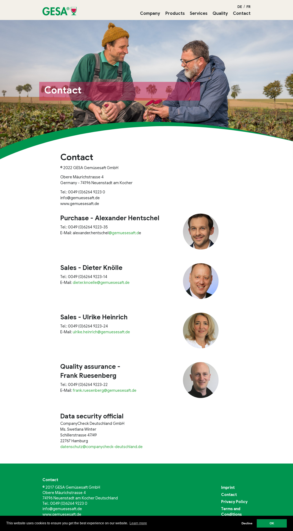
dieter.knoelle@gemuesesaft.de (101, 282)
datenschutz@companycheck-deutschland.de (101, 446)
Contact (242, 13)
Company (150, 13)
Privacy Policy (234, 501)
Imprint (228, 487)
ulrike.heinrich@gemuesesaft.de (101, 332)
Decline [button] (247, 523)
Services (198, 13)
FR (248, 7)
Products (175, 13)
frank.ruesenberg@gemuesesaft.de (104, 390)
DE (239, 7)
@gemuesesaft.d (124, 233)
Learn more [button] (138, 523)
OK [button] (272, 523)
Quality (220, 13)
